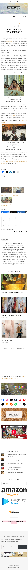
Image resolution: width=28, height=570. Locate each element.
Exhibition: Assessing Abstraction (11, 315)
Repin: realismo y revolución (5, 194)
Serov (15, 224)
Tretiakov (10, 225)
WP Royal (17, 567)
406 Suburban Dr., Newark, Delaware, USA (11, 539)
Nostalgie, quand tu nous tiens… (16, 463)
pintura (11, 222)
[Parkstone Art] (14, 8)
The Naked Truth (6, 340)
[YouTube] (24, 400)
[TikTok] (2, 404)
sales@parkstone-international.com (10, 541)
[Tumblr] (15, 400)
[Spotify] (15, 404)
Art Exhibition (11, 24)
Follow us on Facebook (14, 444)
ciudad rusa (9, 41)
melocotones (5, 222)
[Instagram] (7, 400)
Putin (22, 222)
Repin (14, 115)
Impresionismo (5, 220)
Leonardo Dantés (14, 220)
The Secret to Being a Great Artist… (6, 204)
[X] (11, 400)
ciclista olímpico (20, 40)
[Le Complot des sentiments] (18, 190)
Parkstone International (9, 229)
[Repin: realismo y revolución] (6, 190)
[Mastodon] (20, 404)
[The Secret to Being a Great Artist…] (6, 200)
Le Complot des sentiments (17, 194)
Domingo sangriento (10, 218)
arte (3, 218)
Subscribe (22, 547)
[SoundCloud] (11, 404)
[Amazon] (7, 404)
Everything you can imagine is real (12, 292)
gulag (18, 218)
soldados (4, 225)
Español (19, 24)
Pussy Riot (17, 222)
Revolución (9, 224)
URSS (16, 225)
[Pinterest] (20, 400)
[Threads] (24, 404)
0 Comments (19, 35)
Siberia (19, 224)
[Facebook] (2, 400)
